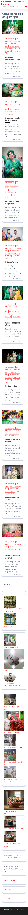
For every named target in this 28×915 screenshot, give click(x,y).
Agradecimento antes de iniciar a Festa (12, 119)
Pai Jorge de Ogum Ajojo (14, 435)
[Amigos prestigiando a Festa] (12, 292)
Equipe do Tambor (11, 262)
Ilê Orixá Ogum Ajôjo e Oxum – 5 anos (13, 747)
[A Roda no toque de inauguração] (12, 162)
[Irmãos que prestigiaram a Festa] (12, 27)
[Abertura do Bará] (12, 356)
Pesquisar (7, 584)
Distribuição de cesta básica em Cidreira (13, 829)
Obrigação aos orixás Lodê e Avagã (12, 685)
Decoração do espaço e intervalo (12, 556)
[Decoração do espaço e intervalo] (12, 530)
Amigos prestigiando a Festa (12, 323)
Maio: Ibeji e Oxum (8, 626)
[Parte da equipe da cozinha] (12, 472)
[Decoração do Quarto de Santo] (12, 416)
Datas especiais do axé (9, 38)
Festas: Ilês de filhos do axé (14, 46)
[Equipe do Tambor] (12, 234)
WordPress (12, 910)
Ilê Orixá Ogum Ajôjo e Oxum (10, 48)
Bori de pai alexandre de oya (11, 647)
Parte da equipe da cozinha (12, 498)
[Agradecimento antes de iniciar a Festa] (12, 90)
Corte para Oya (7, 670)
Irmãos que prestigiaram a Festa (12, 58)
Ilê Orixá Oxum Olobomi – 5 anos (12, 732)
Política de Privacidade (9, 880)
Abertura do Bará (11, 386)
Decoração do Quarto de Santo (12, 440)
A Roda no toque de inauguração (12, 202)
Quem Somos (7, 889)
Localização (7, 898)
